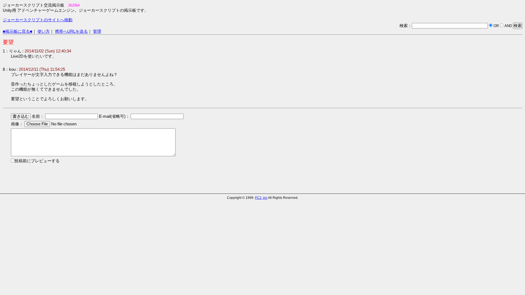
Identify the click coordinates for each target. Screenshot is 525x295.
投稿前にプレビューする (37, 161)
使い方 (43, 31)
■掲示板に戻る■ (17, 31)
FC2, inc (261, 198)
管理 (97, 31)
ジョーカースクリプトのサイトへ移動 (37, 20)
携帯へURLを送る (71, 31)
